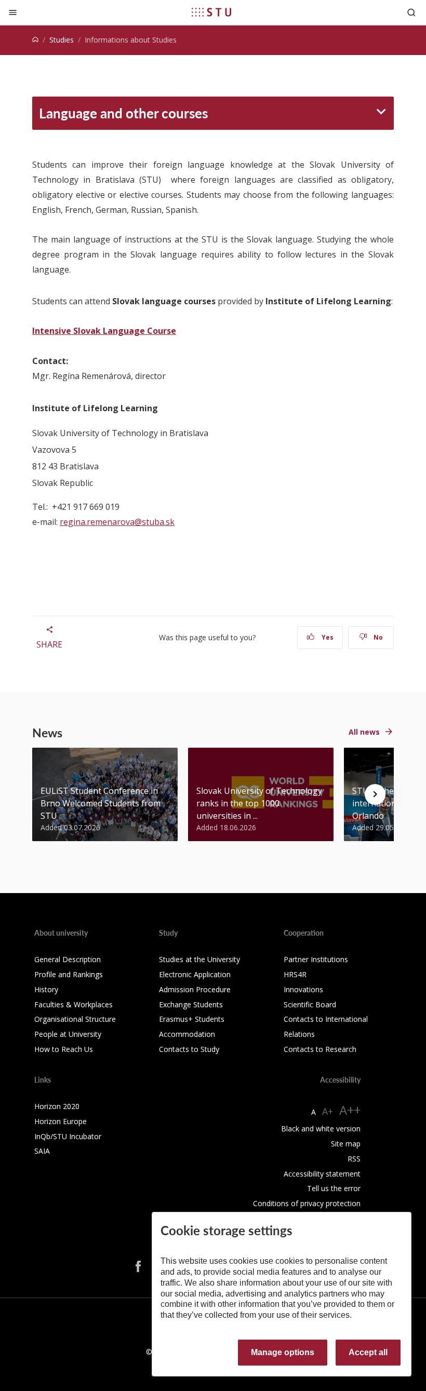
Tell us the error (334, 1188)
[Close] (12, 12)
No (377, 637)
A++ (350, 1109)
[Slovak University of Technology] (211, 12)
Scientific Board (310, 1004)
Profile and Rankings (68, 974)
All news (364, 732)
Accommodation (187, 1034)
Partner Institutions (316, 959)
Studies (61, 40)
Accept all (368, 1352)
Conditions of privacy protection (307, 1203)
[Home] (35, 40)
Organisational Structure (75, 1019)
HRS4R (295, 974)
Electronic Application (195, 974)
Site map (346, 1144)
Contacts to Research (320, 1049)
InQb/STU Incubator (67, 1136)
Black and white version (321, 1128)
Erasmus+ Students (191, 1019)
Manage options (282, 1352)
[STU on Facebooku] (138, 1266)
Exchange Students (191, 1004)
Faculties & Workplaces (73, 1004)
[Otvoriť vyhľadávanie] (411, 12)
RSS (354, 1159)
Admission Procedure (195, 989)
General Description (67, 959)
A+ (327, 1111)
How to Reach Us (63, 1049)
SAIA (42, 1151)
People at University (67, 1034)
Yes (327, 637)
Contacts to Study (189, 1049)
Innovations (303, 989)
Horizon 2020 (56, 1106)
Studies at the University (199, 959)
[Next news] (375, 794)
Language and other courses (123, 113)
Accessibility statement (322, 1174)
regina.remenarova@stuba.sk (117, 522)
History (46, 989)
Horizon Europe (60, 1121)
